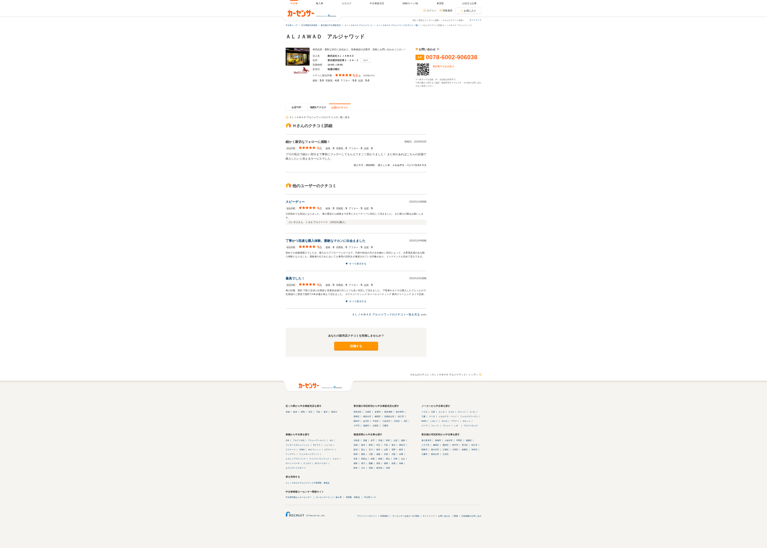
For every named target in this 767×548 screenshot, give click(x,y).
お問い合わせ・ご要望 (448, 516)
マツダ (432, 416)
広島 (395, 459)
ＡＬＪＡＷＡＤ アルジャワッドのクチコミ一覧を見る (386, 314)
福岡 (386, 463)
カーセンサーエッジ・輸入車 (329, 497)
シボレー (434, 421)
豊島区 (357, 416)
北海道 (357, 440)
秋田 (388, 440)
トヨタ (424, 412)
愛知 (363, 454)
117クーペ (329, 449)
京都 (386, 454)
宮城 (380, 440)
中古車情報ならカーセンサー (299, 497)
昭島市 (424, 449)
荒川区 (465, 445)
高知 (378, 463)
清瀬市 (366, 426)
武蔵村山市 (389, 416)
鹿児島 (379, 468)
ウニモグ (307, 463)
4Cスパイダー (321, 463)
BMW (423, 421)
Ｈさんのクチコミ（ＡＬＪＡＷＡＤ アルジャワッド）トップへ (444, 374)
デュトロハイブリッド (309, 454)
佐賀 (393, 463)
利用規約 (384, 516)
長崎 (401, 463)
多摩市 (378, 412)
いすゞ (457, 426)
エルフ (336, 459)
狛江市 (401, 416)
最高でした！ (295, 278)
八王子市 (425, 445)
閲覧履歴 (447, 10)
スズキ (451, 412)
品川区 (366, 421)
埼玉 (310, 412)
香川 (363, 463)
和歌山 (364, 459)
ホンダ (442, 412)
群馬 (303, 412)
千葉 (318, 412)
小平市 (357, 426)
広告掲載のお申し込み (471, 516)
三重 (371, 454)
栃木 (295, 412)
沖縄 (388, 468)
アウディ (455, 421)
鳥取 (373, 459)
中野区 (459, 440)
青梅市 (438, 440)
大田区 (455, 449)
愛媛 (371, 463)
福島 (403, 440)
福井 (378, 449)
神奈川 (334, 412)
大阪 (393, 454)
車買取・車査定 (353, 497)
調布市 (357, 421)
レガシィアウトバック (296, 459)
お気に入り (470, 10)
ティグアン (291, 454)
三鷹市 (385, 426)
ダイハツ (462, 412)
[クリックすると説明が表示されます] (437, 49)
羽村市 (474, 449)
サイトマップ (475, 20)
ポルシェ (467, 421)
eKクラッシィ (314, 449)
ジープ (424, 426)
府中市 (455, 445)
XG (331, 440)
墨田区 (446, 445)
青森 (365, 440)
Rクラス (317, 445)
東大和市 (400, 412)
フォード (435, 426)
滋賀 (378, 454)
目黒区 (376, 426)
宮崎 (371, 468)
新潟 (356, 449)
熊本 (356, 468)
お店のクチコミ (339, 107)
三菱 (423, 416)
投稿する (356, 346)
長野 (393, 449)
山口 (403, 459)
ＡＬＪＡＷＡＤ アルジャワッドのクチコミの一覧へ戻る (319, 117)
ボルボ (444, 421)
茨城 (288, 412)
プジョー (447, 426)
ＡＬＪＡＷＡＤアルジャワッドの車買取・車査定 (308, 483)
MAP (365, 60)
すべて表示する (357, 263)
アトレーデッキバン (317, 440)
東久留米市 (426, 440)
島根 (380, 459)
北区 (405, 421)
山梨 (386, 449)
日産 (433, 412)
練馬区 (378, 416)
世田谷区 (358, 412)
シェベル (328, 445)
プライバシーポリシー (367, 516)
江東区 (368, 412)
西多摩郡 (388, 412)
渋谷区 (397, 421)
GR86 (302, 449)
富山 (363, 449)
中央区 (376, 421)
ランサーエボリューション (298, 445)
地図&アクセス (318, 107)
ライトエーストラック (319, 459)
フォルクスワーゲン (469, 416)
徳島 (356, 463)
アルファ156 (298, 440)
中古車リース (370, 497)
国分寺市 (435, 449)
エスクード (291, 449)
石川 (371, 449)
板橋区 (465, 449)
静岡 (356, 454)
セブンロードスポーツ (296, 468)
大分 (363, 468)
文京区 (446, 454)
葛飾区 (469, 440)
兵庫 (401, 454)
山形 (395, 440)
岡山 (388, 459)
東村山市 (367, 416)
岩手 (373, 440)
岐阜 (401, 449)
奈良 (356, 459)
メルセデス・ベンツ (448, 416)
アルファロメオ (471, 426)
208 (287, 440)
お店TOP (296, 107)
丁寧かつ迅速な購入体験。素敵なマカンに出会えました (326, 240)
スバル (472, 412)
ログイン (431, 10)
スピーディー (295, 201)
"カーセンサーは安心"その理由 (405, 516)
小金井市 (386, 421)
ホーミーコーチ (293, 463)
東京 (326, 412)
